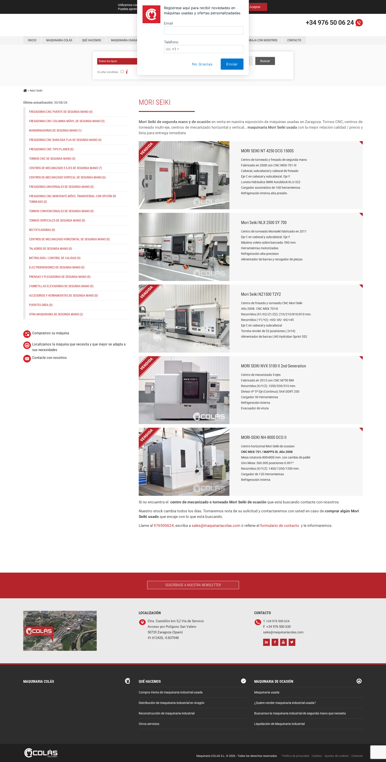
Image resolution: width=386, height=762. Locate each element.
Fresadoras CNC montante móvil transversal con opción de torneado (72, 198)
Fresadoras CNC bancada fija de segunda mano (65, 140)
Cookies (317, 756)
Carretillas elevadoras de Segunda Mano (61, 286)
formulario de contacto (279, 525)
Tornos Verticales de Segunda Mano (57, 220)
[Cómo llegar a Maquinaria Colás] (60, 613)
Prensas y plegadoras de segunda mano (59, 276)
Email (168, 23)
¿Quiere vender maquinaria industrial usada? (285, 703)
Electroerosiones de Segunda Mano (56, 267)
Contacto (357, 756)
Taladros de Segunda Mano (50, 248)
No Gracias (202, 64)
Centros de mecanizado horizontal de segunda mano (69, 239)
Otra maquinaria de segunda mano (56, 314)
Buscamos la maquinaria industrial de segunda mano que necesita (300, 713)
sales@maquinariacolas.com (216, 525)
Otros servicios (149, 724)
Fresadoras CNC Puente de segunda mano (60, 111)
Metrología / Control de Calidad (54, 258)
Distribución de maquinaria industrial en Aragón (171, 703)
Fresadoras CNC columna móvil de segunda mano (67, 121)
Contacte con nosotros (49, 357)
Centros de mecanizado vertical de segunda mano (67, 177)
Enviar (232, 64)
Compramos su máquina (50, 333)
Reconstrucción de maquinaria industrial (167, 713)
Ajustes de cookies (337, 756)
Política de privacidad (295, 756)
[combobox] (172, 49)
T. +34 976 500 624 (276, 621)
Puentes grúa (40, 305)
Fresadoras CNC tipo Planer (51, 149)
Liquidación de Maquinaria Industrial (279, 724)
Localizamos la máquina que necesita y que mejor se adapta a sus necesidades (79, 347)
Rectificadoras (42, 230)
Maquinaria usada (266, 692)
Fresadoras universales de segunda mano (61, 186)
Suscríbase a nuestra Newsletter (193, 585)
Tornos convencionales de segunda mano (61, 211)
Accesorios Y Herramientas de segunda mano (63, 295)
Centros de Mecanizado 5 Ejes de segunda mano (65, 168)
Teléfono (171, 42)
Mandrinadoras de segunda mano (55, 130)
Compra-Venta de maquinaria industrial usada (171, 692)
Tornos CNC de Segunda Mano (52, 158)
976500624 (164, 525)
